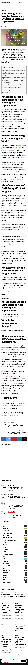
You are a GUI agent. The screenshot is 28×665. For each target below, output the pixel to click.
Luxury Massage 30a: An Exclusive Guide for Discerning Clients (6, 642)
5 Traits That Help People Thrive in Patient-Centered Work (20, 641)
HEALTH (7, 7)
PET (14, 568)
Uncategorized (14, 582)
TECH (14, 577)
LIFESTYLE (14, 558)
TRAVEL (14, 579)
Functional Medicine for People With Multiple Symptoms (19, 609)
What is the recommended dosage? (12, 87)
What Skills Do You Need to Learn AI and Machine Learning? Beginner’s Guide (16, 515)
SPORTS (14, 575)
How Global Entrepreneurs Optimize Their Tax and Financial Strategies (15, 506)
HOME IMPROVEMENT (14, 554)
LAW (14, 556)
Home (2, 7)
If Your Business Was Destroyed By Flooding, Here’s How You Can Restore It (17, 497)
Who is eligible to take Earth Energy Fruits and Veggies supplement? (13, 84)
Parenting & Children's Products (14, 565)
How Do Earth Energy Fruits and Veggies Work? (13, 74)
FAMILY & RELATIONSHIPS (14, 540)
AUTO (14, 526)
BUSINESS (14, 528)
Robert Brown (7, 24)
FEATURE (14, 545)
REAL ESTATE (14, 570)
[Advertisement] (14, 463)
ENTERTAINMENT (14, 538)
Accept (23, 661)
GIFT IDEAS (14, 549)
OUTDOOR (14, 561)
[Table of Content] (24, 67)
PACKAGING (14, 563)
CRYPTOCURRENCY (14, 533)
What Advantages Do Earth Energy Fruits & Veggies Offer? (14, 81)
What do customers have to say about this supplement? (14, 89)
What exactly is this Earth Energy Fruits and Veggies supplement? (14, 71)
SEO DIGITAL (14, 572)
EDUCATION (14, 535)
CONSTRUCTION (14, 531)
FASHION (14, 542)
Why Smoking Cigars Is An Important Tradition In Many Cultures (16, 489)
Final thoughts (6, 92)
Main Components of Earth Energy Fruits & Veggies (14, 77)
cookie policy (6, 662)
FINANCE (14, 547)
